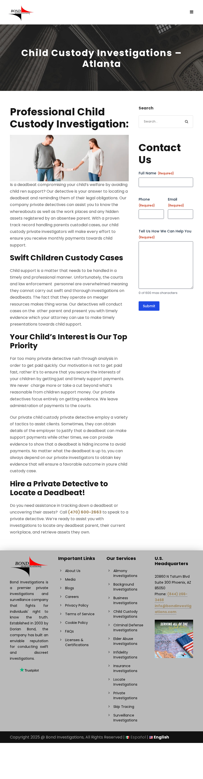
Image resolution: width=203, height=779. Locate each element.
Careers (72, 596)
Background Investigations (125, 587)
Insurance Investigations (125, 668)
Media (70, 579)
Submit (149, 306)
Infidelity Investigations (125, 655)
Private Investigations (125, 695)
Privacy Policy (76, 605)
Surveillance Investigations (125, 718)
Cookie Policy (76, 622)
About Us (72, 570)
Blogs (69, 588)
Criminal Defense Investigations (128, 628)
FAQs (69, 631)
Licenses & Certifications (77, 642)
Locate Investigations (125, 682)
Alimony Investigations (125, 573)
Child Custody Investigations (125, 614)
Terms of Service (80, 614)
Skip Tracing (123, 706)
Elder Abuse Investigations (125, 641)
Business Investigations (125, 600)
